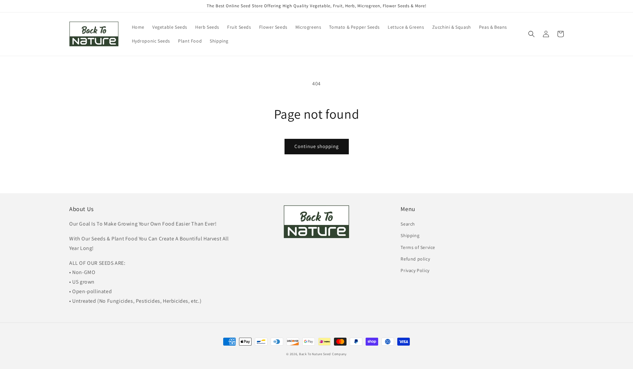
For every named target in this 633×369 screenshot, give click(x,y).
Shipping (410, 235)
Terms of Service (418, 247)
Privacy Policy (415, 270)
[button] (531, 34)
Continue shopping (316, 146)
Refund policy (415, 259)
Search (408, 224)
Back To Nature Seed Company (323, 354)
